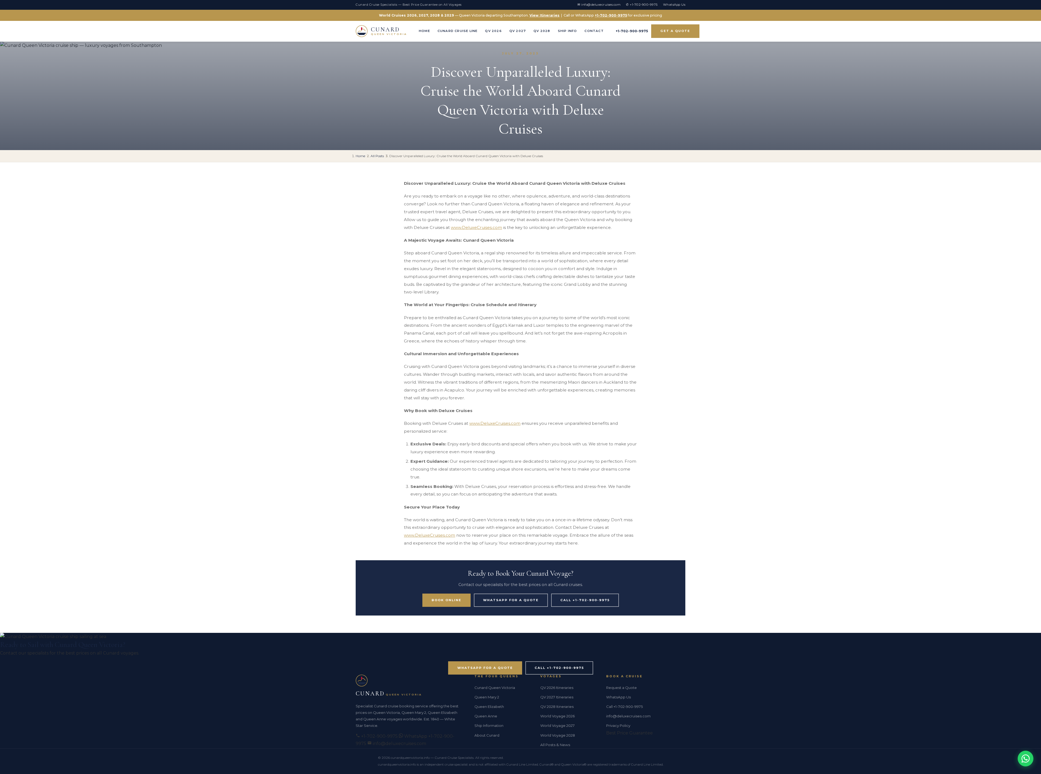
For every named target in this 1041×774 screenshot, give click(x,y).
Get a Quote (675, 31)
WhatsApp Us (674, 5)
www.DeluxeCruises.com (476, 227)
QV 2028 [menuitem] (542, 31)
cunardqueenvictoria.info (410, 758)
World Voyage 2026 (557, 716)
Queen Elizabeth (489, 706)
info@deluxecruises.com (399, 743)
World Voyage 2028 (557, 735)
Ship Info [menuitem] (567, 31)
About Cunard (486, 735)
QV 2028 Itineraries (557, 706)
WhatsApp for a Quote (511, 600)
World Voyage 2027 (557, 725)
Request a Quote (621, 687)
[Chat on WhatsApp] (1025, 758)
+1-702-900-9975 (611, 15)
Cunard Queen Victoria (494, 687)
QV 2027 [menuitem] (517, 31)
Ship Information (488, 725)
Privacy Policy (618, 725)
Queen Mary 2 (486, 697)
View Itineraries (544, 15)
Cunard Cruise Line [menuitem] (458, 31)
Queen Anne (485, 716)
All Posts (377, 156)
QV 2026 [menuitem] (493, 31)
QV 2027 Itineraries (556, 697)
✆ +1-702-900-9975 (642, 5)
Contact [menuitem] (593, 31)
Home (360, 156)
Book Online (446, 600)
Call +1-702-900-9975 (585, 600)
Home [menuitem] (424, 31)
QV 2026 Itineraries (556, 687)
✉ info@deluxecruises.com (599, 5)
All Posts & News (555, 745)
